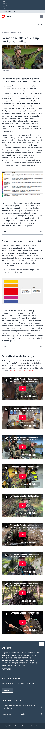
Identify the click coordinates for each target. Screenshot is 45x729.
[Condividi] (42, 24)
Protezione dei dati (17, 726)
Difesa (9, 17)
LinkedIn (32, 683)
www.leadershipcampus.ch (20, 370)
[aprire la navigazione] (42, 16)
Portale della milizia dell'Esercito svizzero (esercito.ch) (19, 706)
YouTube (21, 683)
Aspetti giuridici (6, 726)
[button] (41, 644)
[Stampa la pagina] (37, 24)
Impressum (27, 726)
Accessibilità (34, 726)
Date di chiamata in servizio (14, 714)
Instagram (8, 683)
